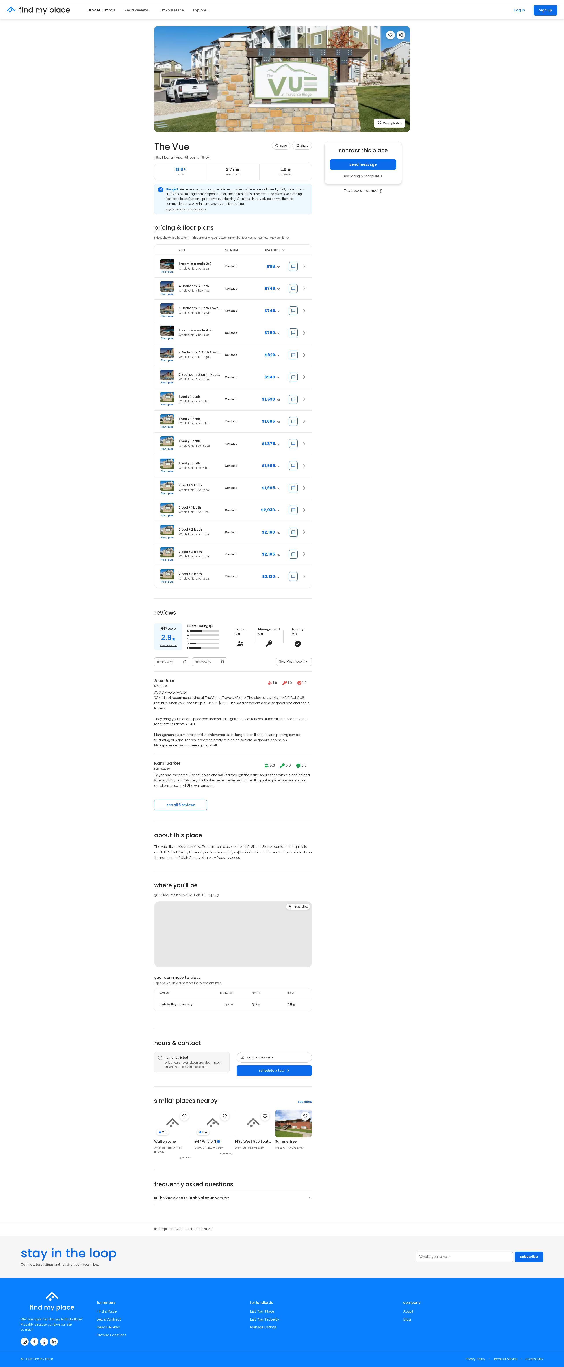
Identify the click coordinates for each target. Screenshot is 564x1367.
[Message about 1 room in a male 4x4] (293, 332)
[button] (233, 266)
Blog (407, 1319)
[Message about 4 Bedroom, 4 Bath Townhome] (293, 310)
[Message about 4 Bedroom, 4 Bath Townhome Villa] (293, 355)
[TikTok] (34, 1342)
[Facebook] (44, 1342)
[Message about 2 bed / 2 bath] (293, 488)
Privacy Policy (475, 1359)
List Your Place (171, 10)
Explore (199, 10)
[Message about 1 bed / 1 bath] (293, 399)
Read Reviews (136, 10)
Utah (179, 1229)
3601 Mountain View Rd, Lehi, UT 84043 (182, 157)
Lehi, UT (192, 1229)
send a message (260, 1057)
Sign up (545, 10)
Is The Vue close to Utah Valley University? (191, 1197)
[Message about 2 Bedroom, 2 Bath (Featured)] (293, 377)
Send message (363, 164)
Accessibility (534, 1359)
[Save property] (390, 35)
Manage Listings (263, 1327)
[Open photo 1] (282, 79)
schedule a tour (272, 1071)
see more (305, 1101)
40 (291, 1004)
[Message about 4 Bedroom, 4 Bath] (293, 288)
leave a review (168, 645)
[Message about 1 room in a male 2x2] (293, 266)
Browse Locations (111, 1335)
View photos (392, 123)
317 (256, 1004)
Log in (519, 10)
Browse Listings (101, 10)
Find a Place (107, 1311)
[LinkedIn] (54, 1342)
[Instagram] (25, 1342)
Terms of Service (505, 1359)
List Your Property (264, 1319)
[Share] (401, 35)
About (408, 1311)
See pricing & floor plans (363, 176)
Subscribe (529, 1257)
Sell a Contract (109, 1319)
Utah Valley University (175, 1004)
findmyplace (163, 1229)
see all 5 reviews (180, 804)
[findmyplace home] (38, 10)
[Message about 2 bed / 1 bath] (293, 510)
